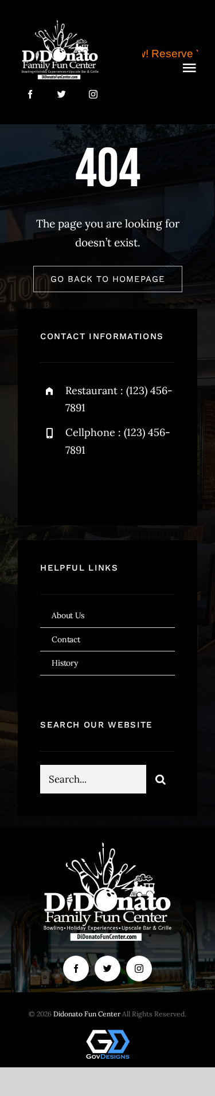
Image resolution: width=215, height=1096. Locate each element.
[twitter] (62, 94)
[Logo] (60, 22)
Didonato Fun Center (86, 1013)
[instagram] (93, 94)
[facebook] (30, 94)
